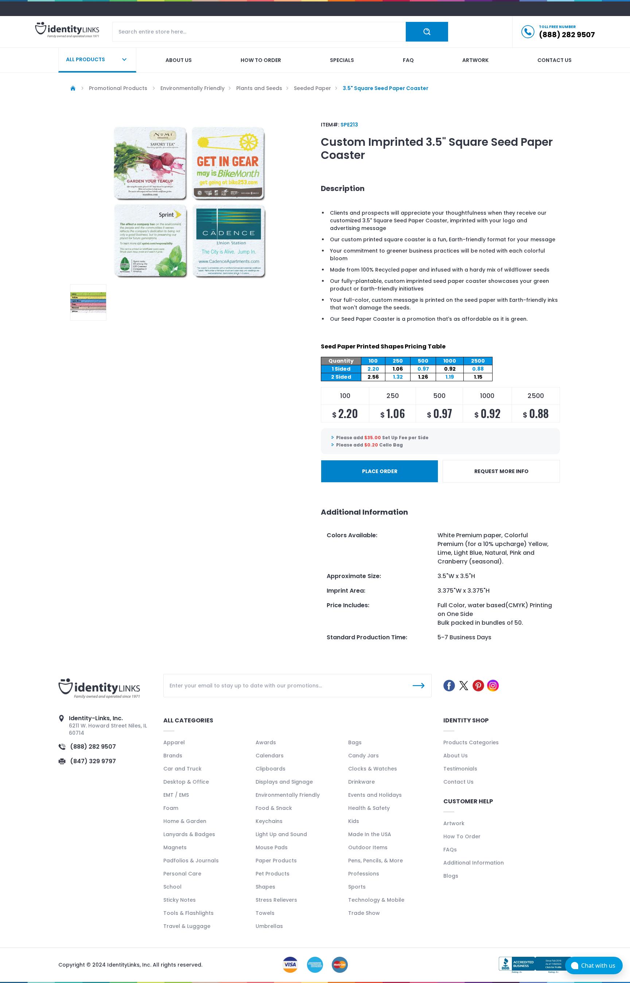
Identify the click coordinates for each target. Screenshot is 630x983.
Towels (265, 913)
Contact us (554, 60)
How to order (261, 60)
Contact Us (458, 781)
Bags (355, 742)
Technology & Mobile (376, 900)
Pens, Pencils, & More (375, 860)
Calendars (270, 755)
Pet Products (272, 873)
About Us (455, 755)
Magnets (175, 847)
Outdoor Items (368, 847)
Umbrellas (269, 926)
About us (179, 60)
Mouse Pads (272, 847)
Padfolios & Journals (191, 860)
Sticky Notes (179, 900)
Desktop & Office (186, 781)
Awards (266, 742)
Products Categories (471, 742)
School (172, 886)
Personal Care (182, 873)
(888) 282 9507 (93, 746)
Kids (353, 821)
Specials (342, 60)
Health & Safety (369, 808)
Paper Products (276, 860)
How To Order (462, 836)
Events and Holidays (375, 795)
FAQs (450, 849)
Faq (408, 60)
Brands (172, 755)
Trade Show (364, 913)
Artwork (475, 60)
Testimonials (460, 768)
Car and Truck (182, 768)
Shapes (265, 886)
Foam (170, 808)
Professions (363, 873)
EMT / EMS (176, 795)
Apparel (174, 742)
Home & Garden (184, 821)
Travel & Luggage (186, 926)
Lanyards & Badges (189, 834)
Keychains (269, 821)
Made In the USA (369, 834)
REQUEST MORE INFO (501, 471)
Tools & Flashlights (188, 913)
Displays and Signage (284, 781)
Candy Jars (363, 755)
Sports (357, 886)
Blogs (450, 875)
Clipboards (270, 768)
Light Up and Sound (281, 834)
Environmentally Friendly (288, 795)
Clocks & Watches (372, 768)
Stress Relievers (276, 900)
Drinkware (361, 781)
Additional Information (473, 862)
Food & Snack (274, 808)
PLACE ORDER (379, 471)
